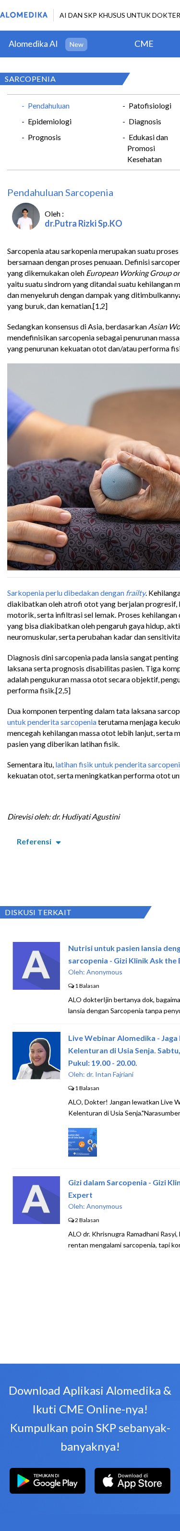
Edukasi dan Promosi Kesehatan (147, 148)
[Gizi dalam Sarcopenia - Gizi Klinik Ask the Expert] (36, 1220)
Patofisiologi (150, 105)
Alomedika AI (33, 43)
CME (144, 43)
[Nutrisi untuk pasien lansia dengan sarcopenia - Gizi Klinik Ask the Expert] (36, 986)
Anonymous (104, 972)
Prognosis (44, 137)
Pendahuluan (49, 105)
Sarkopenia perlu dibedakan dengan (65, 592)
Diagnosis (145, 121)
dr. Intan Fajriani (109, 1074)
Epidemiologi (50, 121)
